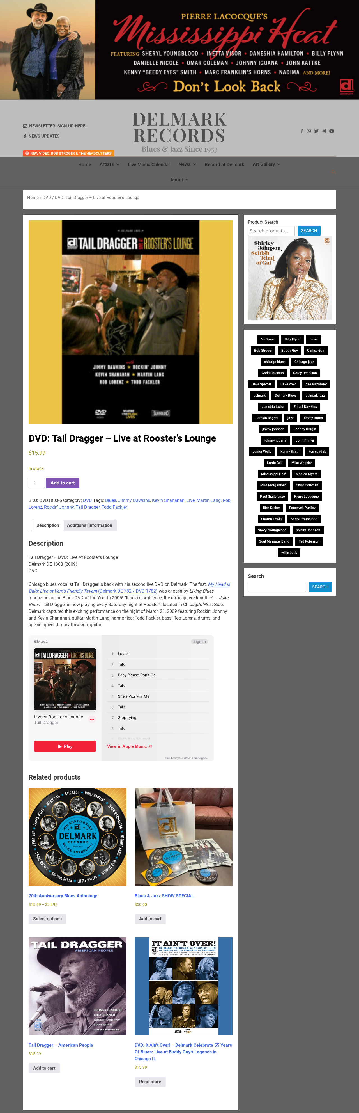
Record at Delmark (224, 164)
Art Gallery (264, 164)
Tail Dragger (88, 507)
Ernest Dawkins (305, 407)
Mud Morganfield (273, 485)
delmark (260, 395)
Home (84, 164)
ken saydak (317, 452)
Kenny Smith (290, 452)
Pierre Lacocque (306, 497)
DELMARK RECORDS (179, 126)
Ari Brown (268, 339)
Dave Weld (288, 384)
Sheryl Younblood (304, 519)
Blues (110, 500)
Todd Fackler (114, 507)
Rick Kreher (271, 508)
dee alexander (316, 384)
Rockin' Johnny (59, 507)
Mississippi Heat (273, 474)
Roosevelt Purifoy (302, 508)
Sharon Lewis (271, 519)
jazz (290, 418)
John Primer (305, 440)
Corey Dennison (305, 373)
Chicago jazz (304, 362)
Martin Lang (209, 500)
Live (191, 500)
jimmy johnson (273, 429)
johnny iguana (275, 440)
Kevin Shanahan (168, 500)
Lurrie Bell (274, 463)
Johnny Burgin (305, 429)
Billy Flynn (292, 339)
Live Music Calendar (149, 164)
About (176, 179)
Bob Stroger (263, 351)
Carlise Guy (315, 351)
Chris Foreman (273, 373)
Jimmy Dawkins (134, 500)
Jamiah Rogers (267, 418)
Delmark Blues (285, 395)
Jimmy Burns (313, 418)
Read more (150, 1081)
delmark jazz (315, 395)
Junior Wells (261, 452)
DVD (47, 197)
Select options (47, 919)
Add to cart (62, 483)
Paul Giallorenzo (272, 497)
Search (309, 230)
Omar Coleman (307, 485)
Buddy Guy (289, 351)
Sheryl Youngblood (272, 530)
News (185, 164)
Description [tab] (47, 525)
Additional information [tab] (89, 525)
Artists (107, 164)
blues (314, 339)
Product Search (263, 222)
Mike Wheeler (301, 463)
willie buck (289, 553)
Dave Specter (261, 384)
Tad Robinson (309, 541)
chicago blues (274, 362)
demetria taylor (273, 407)
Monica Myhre (306, 474)
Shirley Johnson (308, 530)
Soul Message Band (274, 541)
